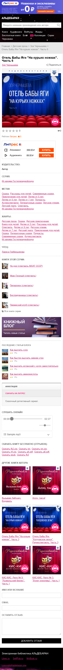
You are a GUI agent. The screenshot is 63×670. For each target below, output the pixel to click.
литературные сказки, (31, 202)
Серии (51, 35)
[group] (27, 423)
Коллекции (39, 35)
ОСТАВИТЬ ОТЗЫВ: (12, 615)
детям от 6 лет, (10, 199)
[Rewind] (7, 425)
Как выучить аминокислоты (24, 374)
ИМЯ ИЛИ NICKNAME (13, 590)
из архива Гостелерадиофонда (18, 181)
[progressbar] (27, 419)
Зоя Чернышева (38, 46)
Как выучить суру (19, 350)
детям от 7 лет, (26, 199)
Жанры (38, 32)
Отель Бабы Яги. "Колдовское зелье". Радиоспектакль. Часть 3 (45, 539)
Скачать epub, (9, 455)
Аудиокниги (16, 32)
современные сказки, (43, 193)
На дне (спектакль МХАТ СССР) (26, 266)
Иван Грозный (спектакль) (23, 275)
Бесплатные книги (11, 35)
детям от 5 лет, (36, 196)
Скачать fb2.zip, (10, 449)
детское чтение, (51, 202)
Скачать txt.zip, (39, 449)
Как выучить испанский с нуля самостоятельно (34, 366)
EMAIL (5, 602)
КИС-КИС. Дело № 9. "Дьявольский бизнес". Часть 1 (13, 580)
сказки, (22, 221)
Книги (5, 32)
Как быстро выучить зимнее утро (27, 358)
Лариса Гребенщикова (13, 252)
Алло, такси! (38, 498)
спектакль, (23, 205)
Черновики (7, 39)
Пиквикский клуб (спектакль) (24, 305)
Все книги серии (12, 311)
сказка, (5, 193)
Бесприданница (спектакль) (24, 295)
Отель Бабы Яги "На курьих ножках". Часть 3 (16, 538)
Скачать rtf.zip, (9, 452)
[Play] (14, 425)
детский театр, (9, 205)
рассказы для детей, (21, 193)
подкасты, (40, 199)
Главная (6, 46)
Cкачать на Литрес (15, 393)
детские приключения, (37, 221)
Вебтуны (28, 32)
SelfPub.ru (18, 658)
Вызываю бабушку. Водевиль (11, 499)
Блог (25, 35)
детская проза (20, 46)
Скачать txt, (25, 449)
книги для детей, (10, 224)
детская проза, (9, 221)
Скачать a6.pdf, (42, 452)
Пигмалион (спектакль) (21, 285)
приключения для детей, (14, 196)
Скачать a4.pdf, (25, 452)
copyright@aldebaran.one (14, 665)
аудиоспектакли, (10, 202)
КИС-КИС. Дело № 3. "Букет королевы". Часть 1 (46, 579)
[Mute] (36, 425)
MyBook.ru (32, 658)
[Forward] (22, 425)
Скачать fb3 (23, 455)
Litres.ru (6, 658)
